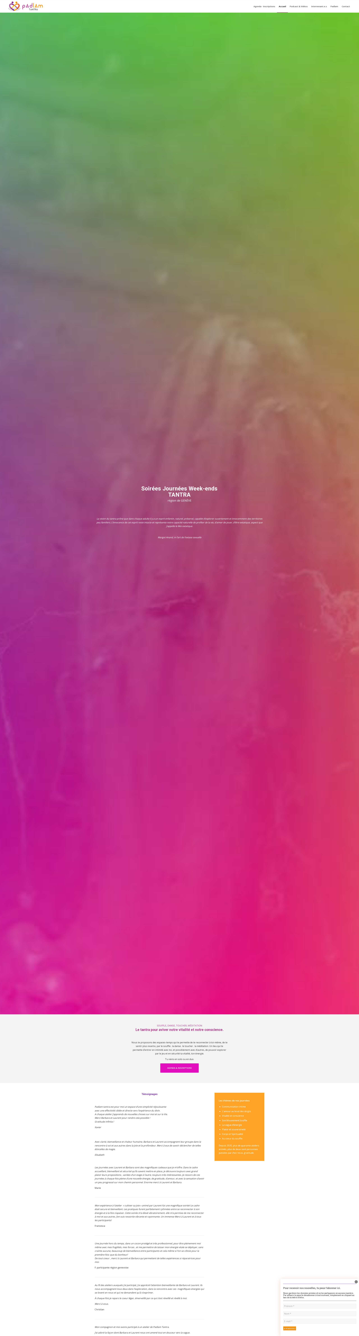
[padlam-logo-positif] (25, 6)
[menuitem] (264, 6)
